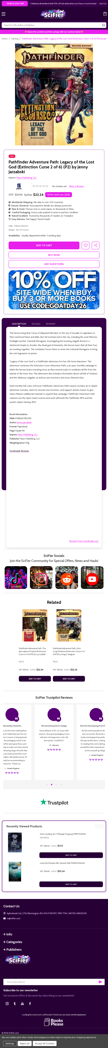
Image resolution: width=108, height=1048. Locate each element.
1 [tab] (47, 784)
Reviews (50, 323)
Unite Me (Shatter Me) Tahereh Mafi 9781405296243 (62, 863)
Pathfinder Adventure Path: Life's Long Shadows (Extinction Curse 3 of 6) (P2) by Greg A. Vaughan (69, 651)
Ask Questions (54, 264)
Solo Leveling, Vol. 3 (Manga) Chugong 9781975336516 (63, 834)
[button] (54, 289)
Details (36, 323)
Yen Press (44, 838)
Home (5, 38)
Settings (9, 1043)
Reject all (24, 1043)
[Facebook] (30, 1003)
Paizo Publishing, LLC (27, 434)
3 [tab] (56, 784)
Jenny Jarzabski (24, 422)
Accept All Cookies (44, 1043)
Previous (97, 826)
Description (19, 323)
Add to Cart (71, 855)
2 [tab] (51, 784)
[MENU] (3, 14)
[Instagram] (7, 1003)
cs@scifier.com (13, 918)
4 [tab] (60, 784)
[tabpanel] (35, 646)
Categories (14, 942)
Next (102, 826)
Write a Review (76, 186)
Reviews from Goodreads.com (83, 541)
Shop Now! (100, 3)
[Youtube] (22, 1003)
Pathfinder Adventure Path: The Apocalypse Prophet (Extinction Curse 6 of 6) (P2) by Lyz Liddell (32, 651)
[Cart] (105, 14)
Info (9, 934)
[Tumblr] (15, 1003)
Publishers (14, 949)
